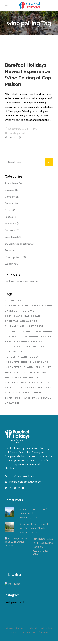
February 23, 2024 (28, 532)
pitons (10, 382)
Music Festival (16, 377)
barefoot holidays (20, 311)
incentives (13, 367)
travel (46, 398)
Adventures (11, 183)
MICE (32, 372)
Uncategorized (17, 133)
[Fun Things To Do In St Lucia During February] (17, 549)
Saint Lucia (11, 236)
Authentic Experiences (22, 306)
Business (10, 189)
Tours (8, 250)
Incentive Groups (34, 362)
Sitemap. (43, 632)
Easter (46, 336)
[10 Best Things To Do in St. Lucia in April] (10, 512)
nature (34, 377)
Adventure (13, 300)
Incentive (12, 362)
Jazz (8, 372)
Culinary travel (33, 326)
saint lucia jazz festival (24, 387)
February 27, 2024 (28, 517)
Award (47, 306)
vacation (12, 403)
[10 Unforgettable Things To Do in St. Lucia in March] (10, 527)
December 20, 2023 (40, 552)
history (38, 346)
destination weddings (22, 336)
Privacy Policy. (30, 632)
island (28, 367)
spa (48, 387)
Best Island (14, 316)
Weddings (10, 263)
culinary (12, 326)
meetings (20, 372)
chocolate (28, 321)
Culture (9, 203)
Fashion (23, 341)
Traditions (30, 398)
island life (43, 367)
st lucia (11, 393)
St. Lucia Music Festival (17, 243)
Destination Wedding (35, 331)
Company (10, 196)
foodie (10, 346)
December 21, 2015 (18, 128)
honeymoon (14, 352)
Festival (9, 216)
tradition (12, 398)
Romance (10, 230)
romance (23, 382)
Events (9, 210)
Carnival (12, 321)
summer (25, 393)
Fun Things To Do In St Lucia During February (43, 543)
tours (37, 393)
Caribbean (32, 316)
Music (41, 372)
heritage (24, 346)
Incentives (10, 223)
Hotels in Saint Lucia (21, 357)
